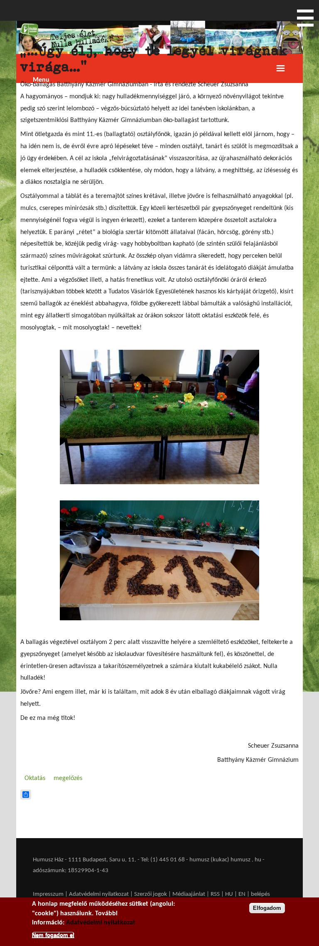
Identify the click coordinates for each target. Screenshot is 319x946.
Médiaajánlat (189, 894)
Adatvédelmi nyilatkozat (99, 894)
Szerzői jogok (150, 894)
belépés (260, 894)
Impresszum (48, 894)
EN (241, 894)
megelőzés (68, 778)
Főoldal (27, 36)
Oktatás (46, 36)
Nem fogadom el (53, 935)
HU (229, 894)
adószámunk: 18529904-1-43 (70, 871)
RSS (215, 894)
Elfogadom (267, 908)
